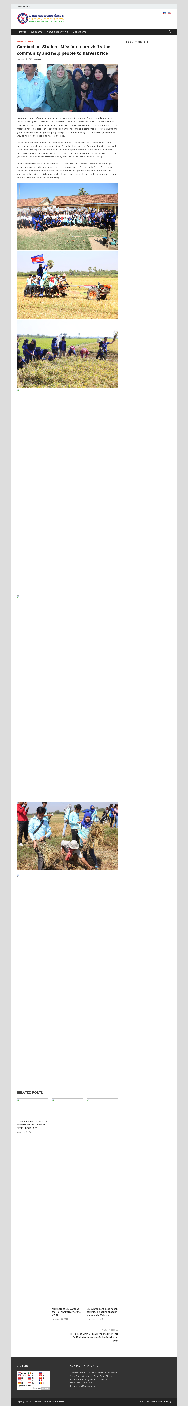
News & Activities (57, 31)
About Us (36, 31)
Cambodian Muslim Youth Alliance (49, 1402)
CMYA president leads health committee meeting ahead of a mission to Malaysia (102, 1311)
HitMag (167, 1402)
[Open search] (170, 32)
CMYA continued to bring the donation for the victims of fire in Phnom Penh (32, 1124)
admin (38, 59)
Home (22, 31)
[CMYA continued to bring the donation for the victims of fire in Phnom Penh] (32, 1109)
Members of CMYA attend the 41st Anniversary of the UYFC (66, 1311)
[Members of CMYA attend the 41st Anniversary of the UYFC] (67, 1202)
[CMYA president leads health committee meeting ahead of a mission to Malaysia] (102, 1202)
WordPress (155, 1402)
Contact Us (79, 31)
